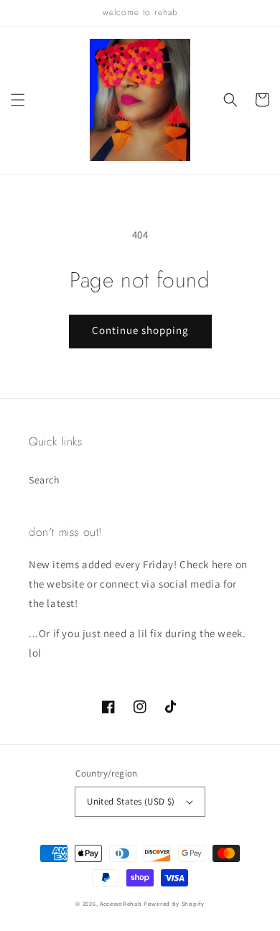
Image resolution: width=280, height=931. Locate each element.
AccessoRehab (120, 903)
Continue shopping (140, 330)
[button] (18, 100)
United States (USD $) (130, 801)
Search (44, 479)
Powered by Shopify (174, 903)
